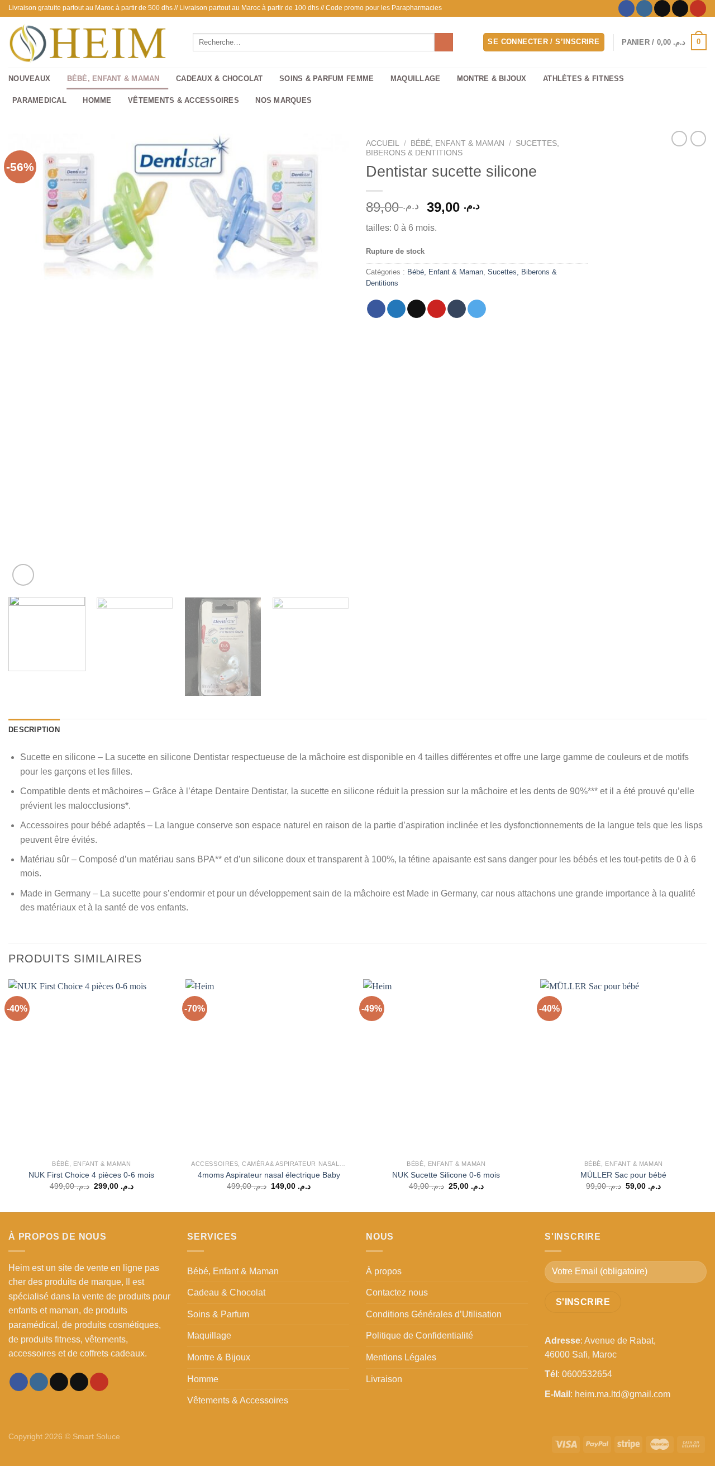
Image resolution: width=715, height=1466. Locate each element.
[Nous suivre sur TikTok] (662, 8)
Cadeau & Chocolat (226, 1292)
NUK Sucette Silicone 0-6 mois (446, 1174)
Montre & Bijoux (492, 78)
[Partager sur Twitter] (396, 309)
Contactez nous (397, 1292)
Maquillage (415, 78)
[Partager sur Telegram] (477, 309)
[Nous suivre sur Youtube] (698, 8)
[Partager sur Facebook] (376, 309)
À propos (384, 1271)
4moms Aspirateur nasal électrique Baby (269, 1174)
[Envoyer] (444, 42)
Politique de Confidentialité (419, 1335)
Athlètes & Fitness (584, 78)
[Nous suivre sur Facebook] (626, 8)
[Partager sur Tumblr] (456, 309)
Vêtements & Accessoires (183, 100)
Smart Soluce (96, 1436)
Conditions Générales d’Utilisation (434, 1314)
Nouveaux (29, 78)
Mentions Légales (401, 1357)
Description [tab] (34, 729)
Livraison (384, 1379)
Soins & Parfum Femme (326, 78)
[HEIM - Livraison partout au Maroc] (92, 42)
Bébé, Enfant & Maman (113, 78)
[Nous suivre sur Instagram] (644, 8)
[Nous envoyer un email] (680, 8)
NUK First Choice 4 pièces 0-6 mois (91, 1174)
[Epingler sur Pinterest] (436, 309)
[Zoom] (23, 575)
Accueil (382, 143)
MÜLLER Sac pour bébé (623, 1174)
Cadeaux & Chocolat (219, 78)
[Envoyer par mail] (416, 309)
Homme (97, 100)
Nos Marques (283, 100)
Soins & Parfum (218, 1314)
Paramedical (39, 100)
